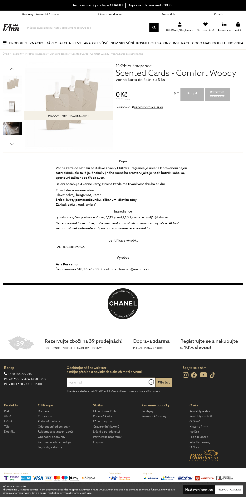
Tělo (7, 426)
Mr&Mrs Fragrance (134, 65)
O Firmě (194, 421)
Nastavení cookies (199, 489)
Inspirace (181, 43)
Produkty (18, 43)
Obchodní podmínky (51, 437)
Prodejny (147, 411)
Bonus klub (168, 14)
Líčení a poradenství (110, 14)
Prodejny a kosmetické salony (40, 14)
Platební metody (49, 421)
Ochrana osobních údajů (54, 442)
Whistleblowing (199, 442)
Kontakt (219, 14)
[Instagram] (185, 375)
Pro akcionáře (198, 437)
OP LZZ (194, 447)
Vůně (7, 416)
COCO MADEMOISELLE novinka (217, 43)
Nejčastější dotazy (50, 447)
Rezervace (45, 416)
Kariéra (194, 431)
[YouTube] (203, 374)
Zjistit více (85, 492)
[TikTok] (212, 375)
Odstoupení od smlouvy (54, 426)
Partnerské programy (107, 437)
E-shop (9, 368)
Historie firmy (198, 426)
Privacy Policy (127, 391)
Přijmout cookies (229, 489)
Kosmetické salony (153, 43)
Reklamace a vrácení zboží (55, 431)
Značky (36, 43)
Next (12, 144)
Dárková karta (102, 416)
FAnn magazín (102, 421)
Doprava (43, 411)
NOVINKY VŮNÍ (122, 43)
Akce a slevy (70, 43)
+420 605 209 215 (20, 374)
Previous (12, 68)
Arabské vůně (96, 43)
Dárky (51, 43)
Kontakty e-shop (200, 411)
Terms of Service (147, 391)
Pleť (6, 411)
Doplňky (9, 431)
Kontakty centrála (201, 416)
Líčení (8, 421)
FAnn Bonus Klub (104, 411)
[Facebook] (194, 375)
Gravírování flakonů (106, 426)
